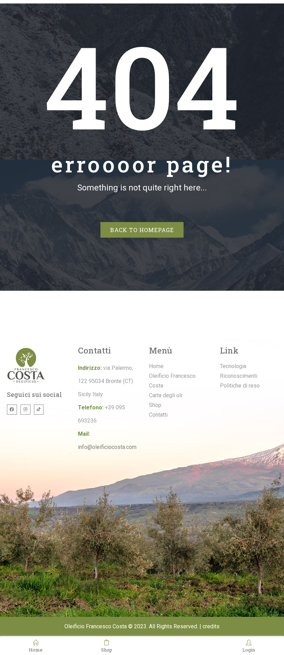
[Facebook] (12, 410)
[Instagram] (25, 410)
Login (248, 649)
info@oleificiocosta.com (107, 447)
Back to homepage (142, 229)
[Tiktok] (39, 410)
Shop (106, 649)
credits (211, 626)
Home (36, 649)
